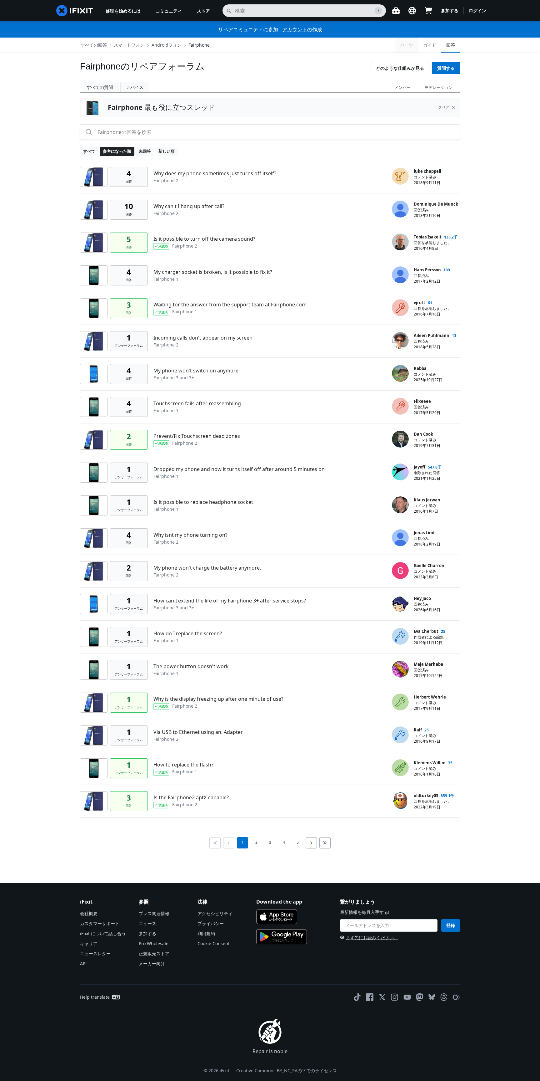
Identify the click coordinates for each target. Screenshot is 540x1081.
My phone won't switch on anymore (195, 370)
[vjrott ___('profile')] (400, 307)
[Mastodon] (419, 997)
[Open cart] (428, 10)
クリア (443, 107)
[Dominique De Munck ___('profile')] (400, 209)
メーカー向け (152, 963)
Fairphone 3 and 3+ (173, 378)
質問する (446, 68)
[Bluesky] (431, 997)
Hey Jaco (422, 598)
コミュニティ (169, 11)
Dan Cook (423, 434)
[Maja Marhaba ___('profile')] (400, 669)
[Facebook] (369, 997)
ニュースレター (95, 953)
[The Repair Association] (456, 997)
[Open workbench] (396, 10)
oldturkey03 (426, 795)
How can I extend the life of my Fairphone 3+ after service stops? (229, 600)
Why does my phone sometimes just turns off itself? (214, 173)
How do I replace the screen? (187, 633)
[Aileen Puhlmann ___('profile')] (400, 340)
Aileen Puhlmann (431, 335)
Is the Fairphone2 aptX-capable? (191, 797)
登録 (450, 925)
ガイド (429, 45)
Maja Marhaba (428, 664)
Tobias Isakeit (428, 237)
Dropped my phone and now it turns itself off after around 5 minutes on (239, 469)
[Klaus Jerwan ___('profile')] (400, 504)
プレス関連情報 (154, 913)
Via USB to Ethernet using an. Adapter (198, 732)
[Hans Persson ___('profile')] (400, 274)
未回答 (145, 151)
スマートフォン (129, 45)
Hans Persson (427, 270)
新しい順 (166, 151)
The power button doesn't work (191, 666)
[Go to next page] (311, 842)
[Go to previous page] (228, 842)
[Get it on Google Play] (281, 936)
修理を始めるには (123, 11)
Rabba (420, 368)
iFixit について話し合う (103, 933)
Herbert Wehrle (430, 697)
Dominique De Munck (436, 204)
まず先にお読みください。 (372, 937)
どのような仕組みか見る (400, 68)
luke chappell (427, 171)
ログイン (477, 10)
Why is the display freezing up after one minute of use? (218, 698)
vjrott (419, 302)
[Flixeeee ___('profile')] (400, 406)
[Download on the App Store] (276, 916)
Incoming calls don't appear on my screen (202, 337)
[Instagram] (394, 997)
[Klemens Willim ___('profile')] (400, 767)
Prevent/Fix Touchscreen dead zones (196, 436)
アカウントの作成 (302, 29)
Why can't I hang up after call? (188, 206)
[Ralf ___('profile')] (400, 734)
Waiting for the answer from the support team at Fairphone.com (230, 304)
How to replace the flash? (183, 764)
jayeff (419, 467)
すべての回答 (94, 45)
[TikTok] (357, 997)
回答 (450, 45)
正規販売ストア (154, 953)
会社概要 (89, 913)
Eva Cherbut (426, 631)
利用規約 (206, 933)
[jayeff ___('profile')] (400, 472)
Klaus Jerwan (427, 500)
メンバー (402, 87)
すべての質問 (100, 87)
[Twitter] (382, 997)
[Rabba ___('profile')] (400, 373)
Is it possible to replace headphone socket (203, 502)
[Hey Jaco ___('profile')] (400, 603)
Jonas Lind (424, 532)
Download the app (279, 901)
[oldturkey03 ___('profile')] (400, 800)
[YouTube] (407, 997)
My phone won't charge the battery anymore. (207, 567)
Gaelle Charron (429, 565)
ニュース (147, 923)
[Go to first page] (215, 842)
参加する (449, 10)
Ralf (418, 730)
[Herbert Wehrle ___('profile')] (400, 702)
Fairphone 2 (165, 180)
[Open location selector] (412, 10)
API (83, 963)
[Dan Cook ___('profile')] (400, 439)
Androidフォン (167, 45)
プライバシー (211, 923)
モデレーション (438, 87)
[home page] (74, 10)
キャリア (89, 943)
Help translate (95, 997)
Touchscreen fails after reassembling (197, 403)
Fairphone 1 (165, 279)
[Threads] (444, 997)
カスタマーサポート (99, 923)
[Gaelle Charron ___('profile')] (400, 570)
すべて (89, 151)
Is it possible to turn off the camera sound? (204, 238)
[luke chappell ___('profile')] (400, 176)
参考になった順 (117, 151)
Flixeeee (422, 401)
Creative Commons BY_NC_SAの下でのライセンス (286, 1070)
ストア (203, 11)
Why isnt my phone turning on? (190, 534)
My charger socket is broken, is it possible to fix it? (212, 272)
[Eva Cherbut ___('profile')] (400, 636)
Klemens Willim (430, 763)
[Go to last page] (325, 842)
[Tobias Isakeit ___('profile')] (400, 241)
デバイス (134, 87)
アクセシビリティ (215, 913)
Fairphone (199, 45)
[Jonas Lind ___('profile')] (400, 537)
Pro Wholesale (153, 943)
